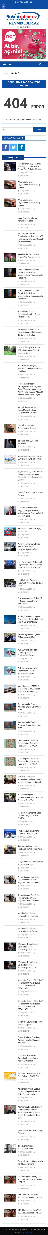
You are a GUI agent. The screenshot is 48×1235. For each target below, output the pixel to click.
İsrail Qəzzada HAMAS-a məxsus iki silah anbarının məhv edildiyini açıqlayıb (29, 689)
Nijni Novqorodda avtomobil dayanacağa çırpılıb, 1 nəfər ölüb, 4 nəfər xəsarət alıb (30, 565)
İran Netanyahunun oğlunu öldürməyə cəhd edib (29, 635)
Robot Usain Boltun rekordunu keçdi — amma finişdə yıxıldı (29, 314)
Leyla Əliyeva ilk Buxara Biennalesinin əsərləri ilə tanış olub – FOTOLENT (28, 743)
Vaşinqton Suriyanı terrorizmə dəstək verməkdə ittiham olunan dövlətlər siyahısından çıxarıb (30, 475)
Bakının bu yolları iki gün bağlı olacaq (30, 1131)
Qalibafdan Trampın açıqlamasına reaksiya (28, 426)
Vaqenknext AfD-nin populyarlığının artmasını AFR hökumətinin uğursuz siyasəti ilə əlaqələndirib (30, 237)
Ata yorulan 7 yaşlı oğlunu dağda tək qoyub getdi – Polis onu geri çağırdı (29, 1091)
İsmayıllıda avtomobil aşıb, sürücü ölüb (29, 530)
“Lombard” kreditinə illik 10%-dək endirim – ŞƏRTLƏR (30, 1074)
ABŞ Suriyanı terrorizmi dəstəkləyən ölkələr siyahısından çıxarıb (28, 652)
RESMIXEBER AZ (23, 176)
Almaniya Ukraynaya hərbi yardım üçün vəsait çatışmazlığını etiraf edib (29, 547)
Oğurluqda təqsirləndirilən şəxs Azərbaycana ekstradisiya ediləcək (29, 947)
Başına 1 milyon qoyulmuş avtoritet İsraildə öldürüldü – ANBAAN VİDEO (30, 1040)
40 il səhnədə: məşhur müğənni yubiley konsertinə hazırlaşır (29, 368)
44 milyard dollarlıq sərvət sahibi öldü (26, 1147)
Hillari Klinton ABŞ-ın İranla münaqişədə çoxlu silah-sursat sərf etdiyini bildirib (29, 166)
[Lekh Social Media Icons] (5, 147)
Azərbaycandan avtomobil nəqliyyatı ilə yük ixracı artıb (30, 847)
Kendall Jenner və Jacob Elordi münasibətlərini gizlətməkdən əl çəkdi (28, 410)
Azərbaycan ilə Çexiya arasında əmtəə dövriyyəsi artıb (29, 707)
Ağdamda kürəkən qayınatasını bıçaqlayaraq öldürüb (29, 185)
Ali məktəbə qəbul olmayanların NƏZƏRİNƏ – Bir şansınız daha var (30, 797)
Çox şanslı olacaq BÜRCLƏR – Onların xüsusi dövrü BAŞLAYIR (30, 601)
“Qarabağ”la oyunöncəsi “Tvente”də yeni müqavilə (29, 255)
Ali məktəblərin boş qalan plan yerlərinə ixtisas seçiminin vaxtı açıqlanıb (29, 880)
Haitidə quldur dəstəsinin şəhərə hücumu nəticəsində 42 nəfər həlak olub (29, 332)
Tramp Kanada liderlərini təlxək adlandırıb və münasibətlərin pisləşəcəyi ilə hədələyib (30, 273)
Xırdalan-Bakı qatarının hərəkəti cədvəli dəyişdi (28, 914)
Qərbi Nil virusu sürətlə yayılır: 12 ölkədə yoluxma (30, 1162)
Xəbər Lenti (12, 157)
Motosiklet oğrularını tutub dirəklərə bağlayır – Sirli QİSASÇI (29, 815)
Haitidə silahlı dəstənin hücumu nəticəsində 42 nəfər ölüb (30, 583)
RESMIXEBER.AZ (24, 23)
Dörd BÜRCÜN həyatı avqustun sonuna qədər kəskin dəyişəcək (28, 1058)
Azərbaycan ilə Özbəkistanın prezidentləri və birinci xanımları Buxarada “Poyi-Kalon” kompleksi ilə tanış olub (30, 1112)
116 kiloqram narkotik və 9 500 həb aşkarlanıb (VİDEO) (30, 1196)
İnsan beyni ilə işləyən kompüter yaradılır (27, 219)
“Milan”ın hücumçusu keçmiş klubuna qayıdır (30, 1023)
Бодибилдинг (28, 1232)
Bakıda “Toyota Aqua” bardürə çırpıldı (30, 493)
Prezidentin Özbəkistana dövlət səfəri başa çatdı (28, 832)
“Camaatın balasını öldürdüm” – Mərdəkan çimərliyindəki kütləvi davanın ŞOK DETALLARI (30, 984)
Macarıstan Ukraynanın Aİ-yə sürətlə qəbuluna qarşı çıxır (30, 457)
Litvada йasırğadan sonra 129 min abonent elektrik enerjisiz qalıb (29, 350)
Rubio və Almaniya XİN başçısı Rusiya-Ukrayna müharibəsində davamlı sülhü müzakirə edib (30, 512)
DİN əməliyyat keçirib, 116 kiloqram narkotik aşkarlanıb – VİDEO (30, 1179)
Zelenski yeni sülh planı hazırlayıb (28, 442)
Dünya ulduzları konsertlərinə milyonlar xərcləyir (30, 863)
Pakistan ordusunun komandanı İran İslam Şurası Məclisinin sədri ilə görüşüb (30, 779)
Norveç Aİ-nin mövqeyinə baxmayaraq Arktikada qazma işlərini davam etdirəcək (30, 619)
